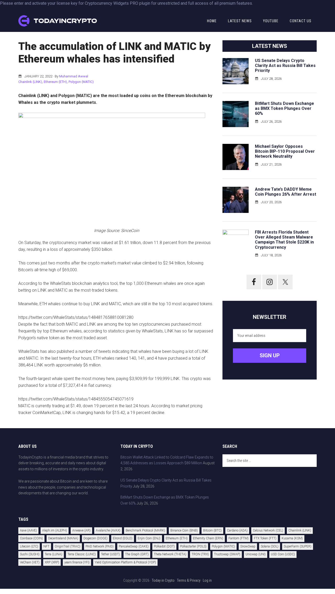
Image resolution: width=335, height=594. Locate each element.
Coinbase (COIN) (31, 538)
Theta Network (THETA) (170, 554)
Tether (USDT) (110, 554)
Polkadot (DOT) (164, 546)
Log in (207, 580)
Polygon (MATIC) (81, 82)
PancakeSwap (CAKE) (134, 546)
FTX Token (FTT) (265, 538)
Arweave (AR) (81, 530)
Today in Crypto (163, 580)
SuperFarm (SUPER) (297, 546)
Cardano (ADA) (237, 530)
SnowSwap (247, 546)
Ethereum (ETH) (55, 82)
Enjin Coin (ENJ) (149, 538)
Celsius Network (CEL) (268, 530)
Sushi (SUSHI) (30, 554)
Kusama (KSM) (292, 538)
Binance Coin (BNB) (184, 530)
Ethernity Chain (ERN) (208, 538)
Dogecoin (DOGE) (95, 538)
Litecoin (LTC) (29, 546)
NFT (46, 546)
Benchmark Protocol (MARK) (145, 530)
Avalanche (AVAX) (108, 530)
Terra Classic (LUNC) (82, 554)
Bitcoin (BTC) (212, 530)
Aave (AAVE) (28, 530)
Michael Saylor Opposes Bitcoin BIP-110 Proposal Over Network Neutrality (285, 151)
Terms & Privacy (188, 580)
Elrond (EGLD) (122, 538)
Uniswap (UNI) (255, 554)
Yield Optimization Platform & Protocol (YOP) (125, 562)
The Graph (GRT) (137, 554)
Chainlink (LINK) (30, 82)
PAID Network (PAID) (100, 546)
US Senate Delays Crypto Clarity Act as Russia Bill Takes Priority (285, 65)
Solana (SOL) (269, 546)
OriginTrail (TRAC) (67, 546)
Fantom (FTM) (238, 538)
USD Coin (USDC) (283, 554)
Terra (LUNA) (53, 554)
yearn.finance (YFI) (77, 562)
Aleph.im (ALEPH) (54, 530)
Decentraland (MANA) (63, 538)
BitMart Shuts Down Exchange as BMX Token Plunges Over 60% (284, 108)
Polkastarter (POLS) (193, 546)
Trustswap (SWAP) (227, 554)
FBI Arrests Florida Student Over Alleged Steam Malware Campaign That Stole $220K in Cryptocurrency (284, 240)
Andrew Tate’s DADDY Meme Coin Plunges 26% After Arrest (285, 192)
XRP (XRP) (52, 562)
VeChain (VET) (30, 562)
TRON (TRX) (200, 554)
